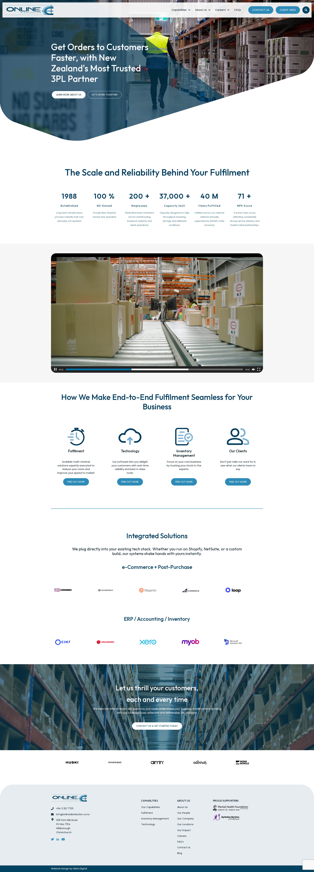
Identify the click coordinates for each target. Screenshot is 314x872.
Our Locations (185, 824)
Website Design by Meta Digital (69, 868)
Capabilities (179, 10)
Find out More (76, 481)
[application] (157, 313)
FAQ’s (180, 841)
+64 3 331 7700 (64, 808)
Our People (183, 813)
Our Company (185, 818)
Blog (179, 853)
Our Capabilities (150, 807)
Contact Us (260, 10)
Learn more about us (68, 94)
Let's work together (104, 94)
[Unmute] (253, 369)
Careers (220, 10)
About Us (201, 10)
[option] (72, 590)
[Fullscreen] (258, 369)
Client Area (288, 10)
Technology (148, 824)
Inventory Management (155, 818)
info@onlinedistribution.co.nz (73, 814)
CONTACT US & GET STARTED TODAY (157, 726)
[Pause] (55, 369)
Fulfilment (147, 813)
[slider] (154, 369)
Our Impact (184, 830)
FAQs (237, 10)
